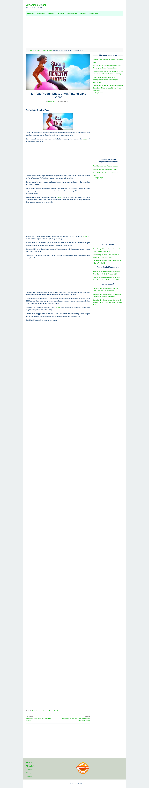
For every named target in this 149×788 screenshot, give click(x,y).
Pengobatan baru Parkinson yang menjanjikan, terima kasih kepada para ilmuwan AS (105, 79)
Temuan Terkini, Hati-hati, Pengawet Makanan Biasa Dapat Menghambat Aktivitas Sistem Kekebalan (108, 87)
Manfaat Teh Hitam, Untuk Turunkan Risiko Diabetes (38, 718)
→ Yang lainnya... (98, 93)
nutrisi (60, 197)
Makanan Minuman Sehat (50, 711)
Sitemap (28, 773)
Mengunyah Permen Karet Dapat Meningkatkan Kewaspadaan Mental (76, 718)
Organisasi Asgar (36, 5)
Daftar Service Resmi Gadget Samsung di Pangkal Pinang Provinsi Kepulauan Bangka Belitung (107, 302)
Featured (29, 776)
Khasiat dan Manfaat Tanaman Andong (105, 166)
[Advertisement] (74, 32)
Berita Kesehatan (37, 711)
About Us (29, 762)
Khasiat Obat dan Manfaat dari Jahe (104, 169)
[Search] (120, 13)
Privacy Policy (30, 766)
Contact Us (29, 769)
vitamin (85, 139)
